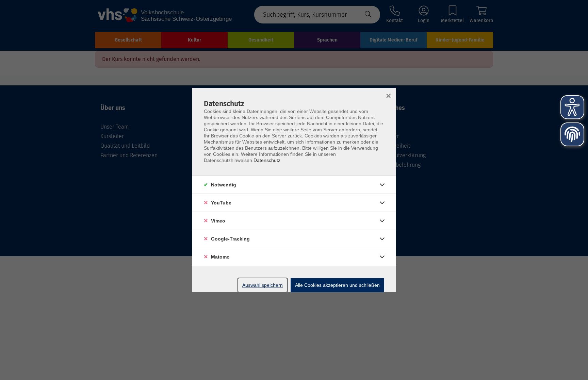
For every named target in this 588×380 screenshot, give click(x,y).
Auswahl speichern (262, 285)
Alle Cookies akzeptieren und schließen (337, 285)
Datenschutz (267, 160)
